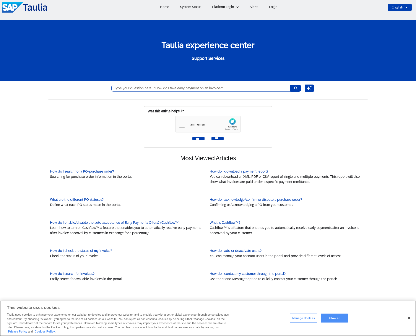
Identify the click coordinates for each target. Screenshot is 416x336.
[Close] (409, 318)
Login (273, 7)
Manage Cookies (303, 318)
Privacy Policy (17, 331)
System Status (190, 7)
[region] (208, 318)
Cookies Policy (45, 331)
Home (164, 7)
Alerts (254, 7)
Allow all (334, 318)
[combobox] (199, 88)
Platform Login (223, 7)
